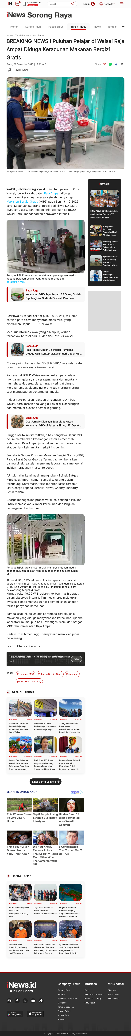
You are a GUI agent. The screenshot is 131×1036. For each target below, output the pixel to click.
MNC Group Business (94, 994)
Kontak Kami (63, 1015)
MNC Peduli (90, 1003)
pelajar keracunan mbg (29, 681)
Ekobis (112, 26)
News (97, 26)
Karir (87, 990)
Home (14, 26)
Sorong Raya (33, 26)
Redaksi (61, 994)
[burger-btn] (121, 4)
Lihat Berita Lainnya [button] (44, 781)
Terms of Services (66, 1007)
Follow (76, 659)
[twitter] (121, 64)
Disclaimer (62, 1003)
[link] (104, 64)
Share (98, 64)
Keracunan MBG (25, 674)
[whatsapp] (110, 64)
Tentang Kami (64, 990)
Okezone (112, 990)
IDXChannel (113, 998)
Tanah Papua (78, 26)
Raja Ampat (52, 193)
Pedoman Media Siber (67, 998)
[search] (73, 4)
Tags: (10, 672)
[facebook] (116, 64)
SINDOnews (113, 994)
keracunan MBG (16, 281)
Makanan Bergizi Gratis (22, 201)
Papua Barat (55, 26)
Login (86, 4)
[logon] (10, 3)
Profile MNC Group (93, 998)
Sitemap (61, 1019)
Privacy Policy (64, 1011)
